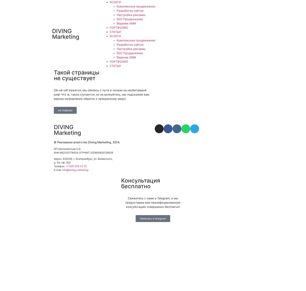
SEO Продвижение (130, 19)
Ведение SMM (126, 23)
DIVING (65, 34)
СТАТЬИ (115, 32)
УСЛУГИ (115, 2)
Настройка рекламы (131, 15)
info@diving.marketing (75, 169)
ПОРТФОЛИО (119, 27)
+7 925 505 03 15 (76, 166)
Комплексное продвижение (136, 6)
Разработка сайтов (130, 10)
